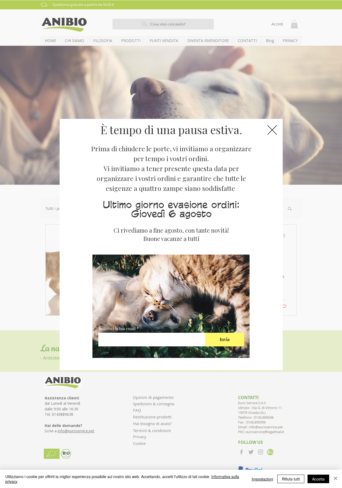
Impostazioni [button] (262, 479)
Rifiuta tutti (291, 479)
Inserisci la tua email (117, 329)
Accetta (318, 479)
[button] (272, 130)
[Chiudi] (335, 479)
